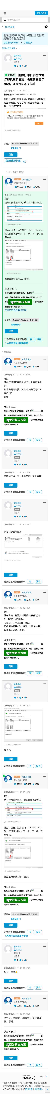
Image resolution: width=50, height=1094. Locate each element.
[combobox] (25, 20)
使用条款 (29, 1089)
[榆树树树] (8, 58)
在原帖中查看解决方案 (15, 310)
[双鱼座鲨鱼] (9, 182)
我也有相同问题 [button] (13, 160)
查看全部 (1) (16, 148)
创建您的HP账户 (11, 43)
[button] (44, 55)
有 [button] (31, 339)
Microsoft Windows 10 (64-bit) (24, 143)
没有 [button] (39, 339)
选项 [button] (46, 27)
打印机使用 (9, 27)
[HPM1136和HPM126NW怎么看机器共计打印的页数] (19, 48)
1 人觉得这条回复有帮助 (16, 343)
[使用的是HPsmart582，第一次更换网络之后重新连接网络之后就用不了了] (17, 48)
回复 (11, 154)
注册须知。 (39, 1089)
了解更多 (28, 43)
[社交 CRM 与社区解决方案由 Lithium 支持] (29, 1077)
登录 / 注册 (41, 13)
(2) (24, 161)
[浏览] (4, 13)
